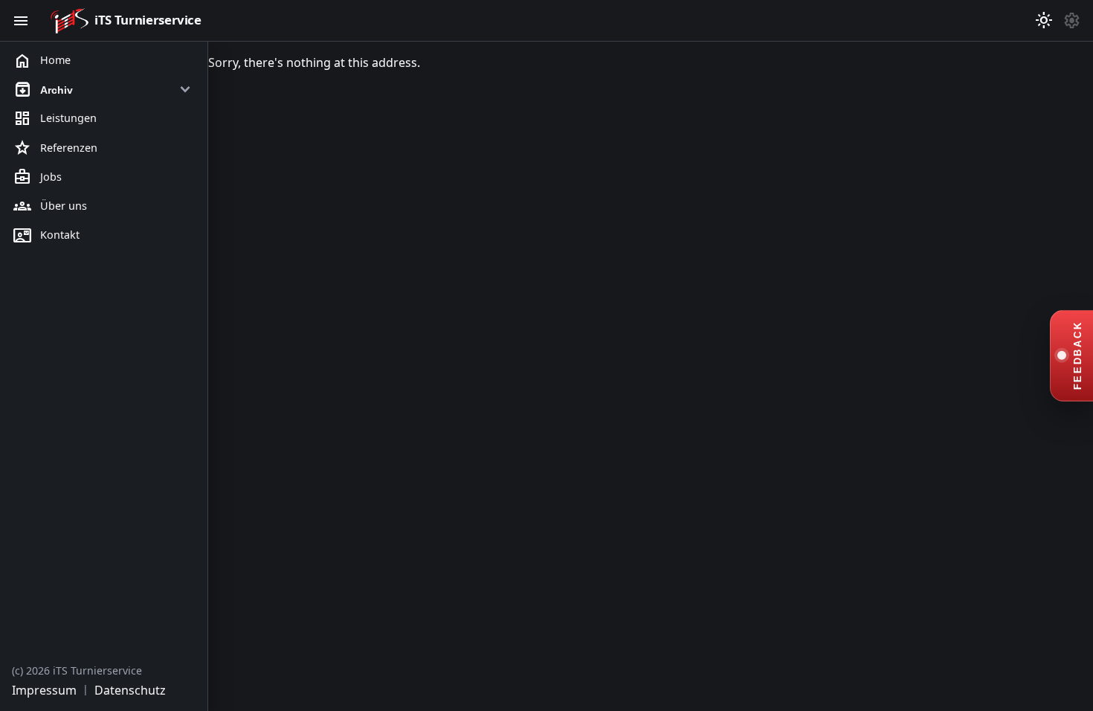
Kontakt (46, 235)
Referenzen (55, 148)
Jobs (37, 177)
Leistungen (55, 119)
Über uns (50, 206)
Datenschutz (130, 690)
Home (42, 61)
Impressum (44, 690)
